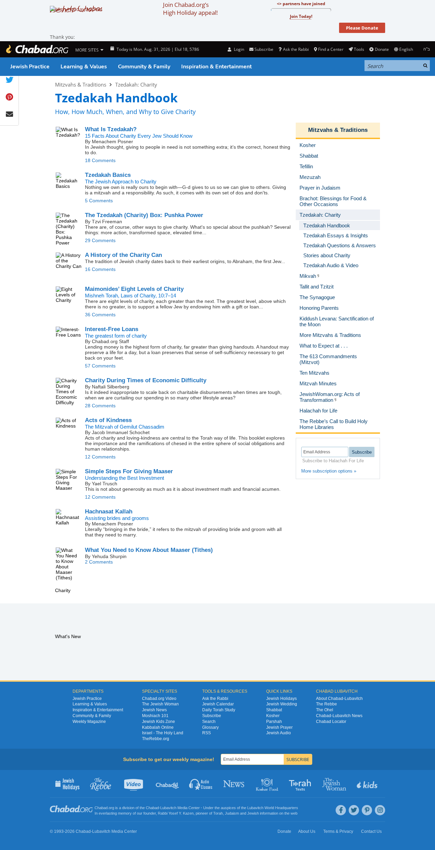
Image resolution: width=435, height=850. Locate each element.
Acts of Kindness (108, 420)
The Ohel (324, 709)
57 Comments (100, 366)
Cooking (267, 783)
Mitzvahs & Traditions (80, 84)
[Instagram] (380, 810)
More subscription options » (328, 471)
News (234, 783)
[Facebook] (341, 810)
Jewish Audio (278, 732)
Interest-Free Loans (111, 329)
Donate (382, 49)
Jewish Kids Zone (158, 721)
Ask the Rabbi (295, 49)
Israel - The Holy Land (162, 732)
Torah (218, 813)
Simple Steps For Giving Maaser (129, 471)
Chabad (152, 808)
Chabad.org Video (159, 698)
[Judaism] (36, 49)
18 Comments (100, 160)
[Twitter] (354, 810)
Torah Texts (301, 783)
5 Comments (99, 200)
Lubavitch (168, 808)
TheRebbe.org (155, 738)
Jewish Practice (30, 66)
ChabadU (167, 783)
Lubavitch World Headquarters (272, 808)
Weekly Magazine (89, 721)
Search (209, 721)
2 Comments (99, 562)
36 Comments (100, 314)
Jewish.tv (134, 783)
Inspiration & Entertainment (216, 66)
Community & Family (144, 66)
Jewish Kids (367, 783)
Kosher (273, 715)
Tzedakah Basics (108, 175)
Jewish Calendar (218, 704)
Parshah (274, 721)
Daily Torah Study (218, 709)
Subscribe (211, 715)
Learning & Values (84, 66)
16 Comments (100, 269)
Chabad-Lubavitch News (339, 715)
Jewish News (154, 709)
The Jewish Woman (160, 704)
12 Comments (100, 457)
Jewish (253, 813)
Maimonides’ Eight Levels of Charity (134, 289)
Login (238, 49)
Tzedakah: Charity (136, 84)
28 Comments (100, 405)
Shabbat (274, 709)
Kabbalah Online (158, 727)
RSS (206, 732)
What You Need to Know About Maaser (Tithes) (149, 550)
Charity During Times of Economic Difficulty (145, 380)
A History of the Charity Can (123, 255)
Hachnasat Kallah (108, 511)
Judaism (232, 813)
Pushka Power (144, 215)
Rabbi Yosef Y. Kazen (176, 813)
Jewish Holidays (281, 698)
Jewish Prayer (279, 727)
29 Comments (100, 240)
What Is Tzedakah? (111, 129)
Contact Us (371, 831)
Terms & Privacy (338, 831)
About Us (306, 831)
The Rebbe (326, 704)
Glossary (210, 727)
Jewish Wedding (281, 704)
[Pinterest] (367, 810)
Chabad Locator (331, 721)
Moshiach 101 (155, 715)
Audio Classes (201, 783)
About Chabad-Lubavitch (339, 698)
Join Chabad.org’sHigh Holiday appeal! (190, 8)
